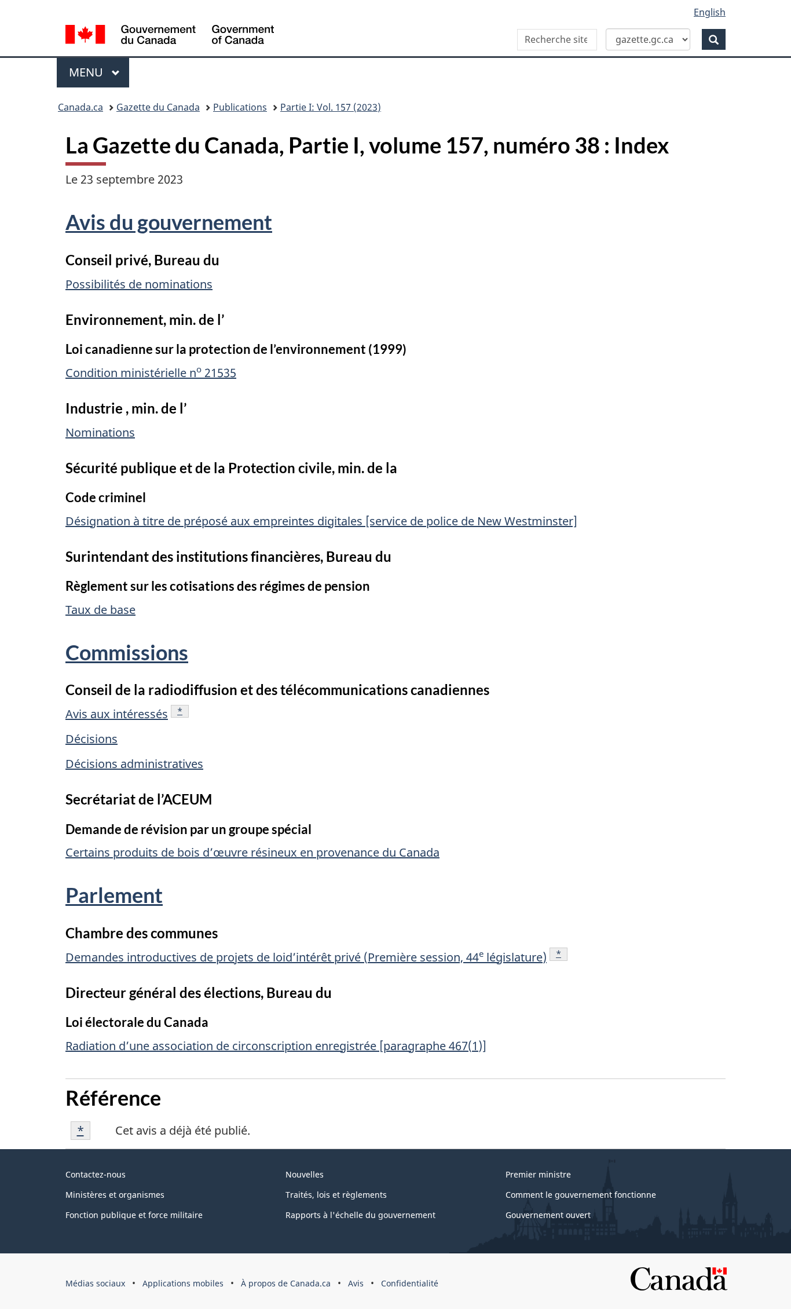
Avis (356, 1283)
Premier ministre (538, 1174)
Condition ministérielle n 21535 (150, 373)
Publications (240, 107)
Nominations (100, 432)
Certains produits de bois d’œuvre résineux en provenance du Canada (252, 852)
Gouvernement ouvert (548, 1214)
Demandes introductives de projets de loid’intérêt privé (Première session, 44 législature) (306, 957)
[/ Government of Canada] (169, 36)
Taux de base (100, 609)
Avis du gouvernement (168, 222)
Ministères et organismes (114, 1194)
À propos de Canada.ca (286, 1283)
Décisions (91, 739)
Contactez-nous (95, 1174)
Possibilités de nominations (139, 284)
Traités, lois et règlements (336, 1194)
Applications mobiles (183, 1283)
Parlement (114, 895)
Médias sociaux (95, 1283)
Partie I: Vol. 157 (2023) (330, 107)
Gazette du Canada (158, 107)
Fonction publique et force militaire (134, 1214)
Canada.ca (80, 107)
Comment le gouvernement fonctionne (581, 1194)
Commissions (126, 652)
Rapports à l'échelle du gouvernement (360, 1214)
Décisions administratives (134, 763)
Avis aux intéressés (116, 714)
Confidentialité (409, 1283)
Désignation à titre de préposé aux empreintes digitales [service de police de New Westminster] (321, 521)
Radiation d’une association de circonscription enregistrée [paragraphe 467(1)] (275, 1046)
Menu (99, 72)
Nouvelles (304, 1174)
